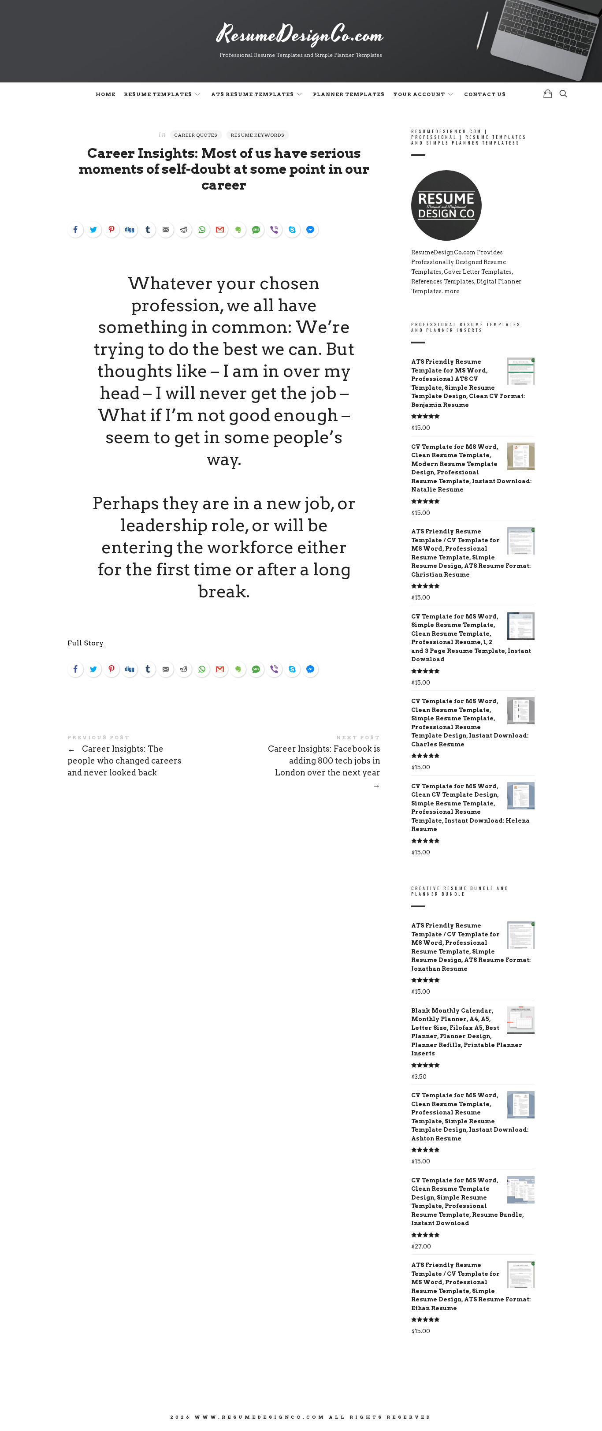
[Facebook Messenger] (310, 230)
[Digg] (129, 230)
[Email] (166, 230)
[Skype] (292, 230)
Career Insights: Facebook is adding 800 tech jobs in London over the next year (302, 762)
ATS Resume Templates (252, 94)
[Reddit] (184, 230)
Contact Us (485, 94)
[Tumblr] (148, 230)
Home (105, 94)
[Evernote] (238, 230)
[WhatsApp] (202, 230)
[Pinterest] (111, 230)
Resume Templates (158, 94)
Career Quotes (196, 135)
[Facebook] (75, 230)
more (451, 291)
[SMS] (256, 230)
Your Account (419, 94)
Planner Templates (349, 94)
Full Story (85, 643)
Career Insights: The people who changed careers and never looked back (145, 757)
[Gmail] (220, 230)
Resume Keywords (258, 135)
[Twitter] (93, 230)
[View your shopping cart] (547, 93)
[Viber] (274, 230)
